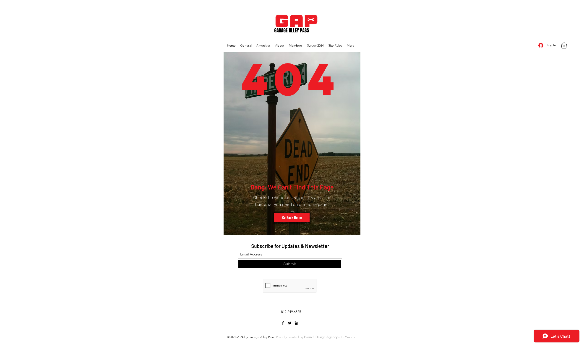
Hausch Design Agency (320, 337)
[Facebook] (283, 323)
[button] (564, 45)
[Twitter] (289, 323)
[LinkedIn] (296, 323)
